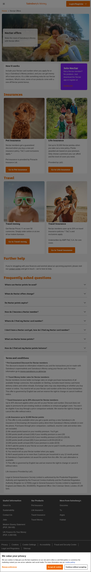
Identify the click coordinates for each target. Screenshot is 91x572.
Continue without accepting (76, 567)
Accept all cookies (54, 567)
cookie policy (70, 562)
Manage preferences (9, 567)
